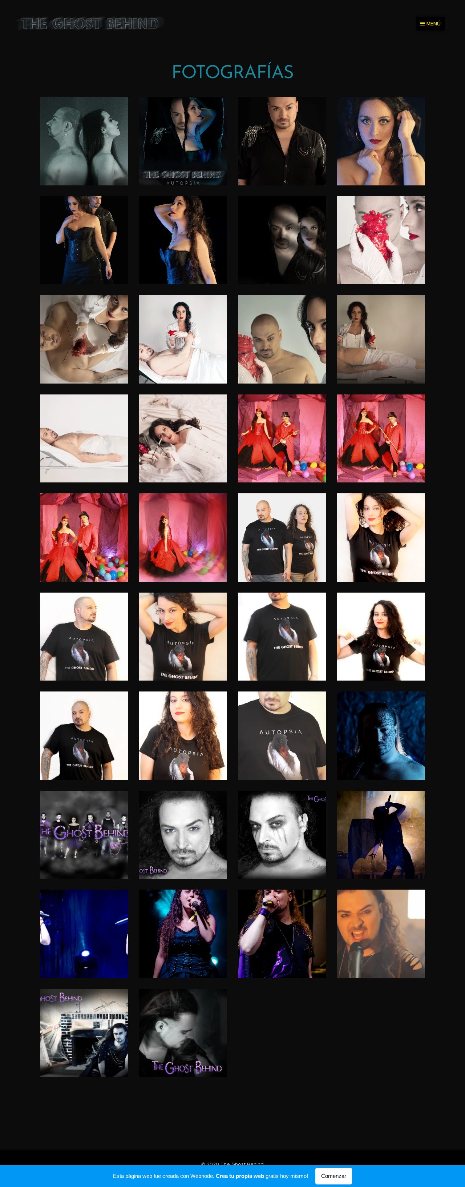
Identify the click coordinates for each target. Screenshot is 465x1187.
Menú (433, 23)
